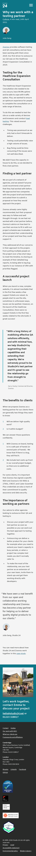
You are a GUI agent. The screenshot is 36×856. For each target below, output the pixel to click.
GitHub (5, 773)
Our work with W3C (10, 731)
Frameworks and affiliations (13, 737)
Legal (12, 845)
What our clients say (10, 734)
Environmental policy (10, 851)
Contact (5, 728)
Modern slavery (25, 851)
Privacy (5, 845)
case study (21, 654)
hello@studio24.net (13, 713)
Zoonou (6, 47)
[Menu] (31, 5)
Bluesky (5, 770)
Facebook (22, 770)
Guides (13, 728)
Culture (6, 19)
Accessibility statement (11, 848)
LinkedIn (14, 770)
